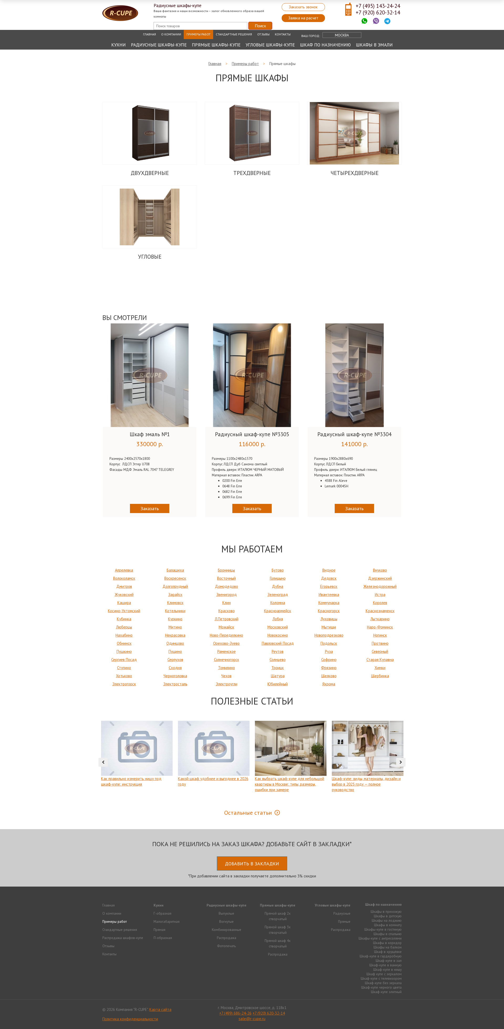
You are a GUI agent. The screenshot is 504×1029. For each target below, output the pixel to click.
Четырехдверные (354, 173)
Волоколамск (124, 578)
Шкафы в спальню (388, 933)
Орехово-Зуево (226, 643)
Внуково (380, 570)
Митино (175, 627)
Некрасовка (175, 635)
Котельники (175, 610)
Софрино (329, 659)
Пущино (175, 651)
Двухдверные (150, 173)
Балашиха (175, 570)
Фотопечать (226, 945)
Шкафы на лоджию (387, 920)
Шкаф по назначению (325, 45)
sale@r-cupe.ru (252, 1018)
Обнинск (124, 643)
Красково (226, 610)
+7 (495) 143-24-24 (378, 6)
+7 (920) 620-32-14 (378, 12)
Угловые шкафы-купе (270, 45)
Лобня (277, 618)
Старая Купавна (380, 659)
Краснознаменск (380, 610)
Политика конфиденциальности (130, 1018)
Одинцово (175, 643)
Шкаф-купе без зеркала (383, 982)
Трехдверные (252, 173)
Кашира (124, 602)
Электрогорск (124, 683)
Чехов (226, 675)
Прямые (344, 921)
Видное (328, 570)
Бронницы (226, 570)
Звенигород (226, 594)
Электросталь (175, 683)
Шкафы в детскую (388, 916)
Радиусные (341, 913)
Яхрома (328, 683)
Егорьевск (328, 586)
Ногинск (380, 635)
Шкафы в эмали (374, 45)
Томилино (226, 667)
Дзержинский (380, 578)
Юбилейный (277, 683)
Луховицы (329, 618)
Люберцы (124, 627)
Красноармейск (277, 610)
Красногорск (329, 610)
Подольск (329, 643)
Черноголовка (175, 675)
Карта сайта (160, 1009)
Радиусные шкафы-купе (159, 45)
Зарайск (175, 594)
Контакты (283, 34)
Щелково (329, 675)
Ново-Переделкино (226, 635)
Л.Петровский (226, 618)
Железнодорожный (380, 586)
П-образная (163, 937)
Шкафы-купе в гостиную (383, 929)
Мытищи (329, 627)
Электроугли (226, 683)
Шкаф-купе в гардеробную (381, 956)
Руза (329, 651)
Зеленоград (277, 594)
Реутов (278, 651)
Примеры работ (198, 34)
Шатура (278, 675)
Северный (380, 651)
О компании (171, 34)
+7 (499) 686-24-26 (235, 1013)
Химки (380, 667)
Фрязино (329, 667)
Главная (149, 34)
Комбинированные (226, 929)
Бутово (278, 570)
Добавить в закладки (252, 864)
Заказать (149, 508)
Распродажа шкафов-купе (122, 937)
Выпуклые (226, 913)
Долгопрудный (175, 586)
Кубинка (124, 618)
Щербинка (380, 675)
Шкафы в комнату (388, 925)
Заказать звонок (303, 6)
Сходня (175, 667)
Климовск (175, 602)
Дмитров (124, 586)
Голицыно (278, 578)
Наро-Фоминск (380, 627)
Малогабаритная (167, 921)
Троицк (277, 667)
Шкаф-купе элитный (386, 991)
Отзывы (263, 34)
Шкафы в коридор (387, 942)
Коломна (277, 602)
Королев (380, 602)
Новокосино (277, 635)
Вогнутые (226, 921)
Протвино (380, 643)
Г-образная (162, 913)
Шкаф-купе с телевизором (381, 978)
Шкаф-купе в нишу (387, 969)
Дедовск (329, 578)
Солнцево (278, 659)
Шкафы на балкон (388, 947)
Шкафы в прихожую (386, 911)
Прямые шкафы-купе (216, 45)
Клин (226, 602)
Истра (380, 594)
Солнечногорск (226, 659)
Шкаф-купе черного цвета (381, 987)
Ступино (124, 667)
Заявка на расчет (303, 17)
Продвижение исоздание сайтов (389, 1009)
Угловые (149, 256)
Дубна (277, 586)
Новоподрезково (328, 635)
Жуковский (124, 594)
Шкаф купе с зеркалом (384, 974)
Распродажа (226, 937)
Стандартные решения (234, 34)
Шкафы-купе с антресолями (380, 938)
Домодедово (226, 586)
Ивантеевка (329, 594)
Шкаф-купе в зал (389, 960)
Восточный (226, 578)
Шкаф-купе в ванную (385, 965)
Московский (277, 627)
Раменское (226, 651)
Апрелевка (124, 570)
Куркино (175, 618)
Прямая (159, 929)
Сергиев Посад (124, 659)
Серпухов (175, 659)
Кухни (118, 45)
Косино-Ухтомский (124, 610)
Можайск (226, 627)
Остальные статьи (248, 812)
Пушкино (124, 651)
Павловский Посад (278, 643)
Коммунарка (328, 602)
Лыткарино (380, 618)
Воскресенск (175, 578)
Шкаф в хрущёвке (388, 951)
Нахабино (124, 635)
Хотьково (124, 675)
